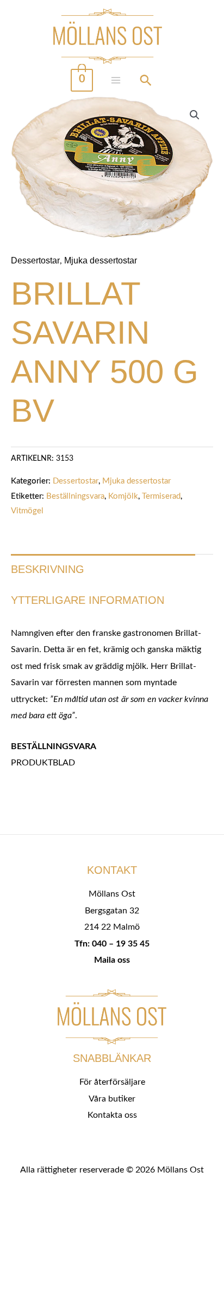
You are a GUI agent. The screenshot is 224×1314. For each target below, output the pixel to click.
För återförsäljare (112, 1082)
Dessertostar (35, 260)
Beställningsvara (75, 496)
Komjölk (123, 496)
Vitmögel (27, 511)
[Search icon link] (145, 81)
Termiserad (161, 496)
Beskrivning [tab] (47, 569)
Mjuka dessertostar (100, 260)
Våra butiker (112, 1098)
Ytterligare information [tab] (87, 600)
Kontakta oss (112, 1115)
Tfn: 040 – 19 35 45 (112, 943)
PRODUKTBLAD (43, 762)
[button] (194, 115)
